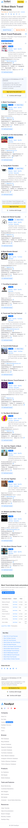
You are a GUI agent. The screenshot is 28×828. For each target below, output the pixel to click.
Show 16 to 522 (8, 576)
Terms (2, 730)
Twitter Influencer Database (8, 761)
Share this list (5, 665)
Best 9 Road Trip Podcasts (10, 656)
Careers (6, 722)
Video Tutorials (5, 808)
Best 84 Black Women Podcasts (11, 648)
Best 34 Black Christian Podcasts (12, 658)
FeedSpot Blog (5, 819)
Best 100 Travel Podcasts (10, 640)
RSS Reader (4, 775)
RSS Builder (4, 797)
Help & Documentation (7, 811)
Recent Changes (5, 813)
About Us (3, 716)
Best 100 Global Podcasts (10, 644)
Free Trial (20, 2)
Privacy (3, 727)
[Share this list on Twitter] (8, 14)
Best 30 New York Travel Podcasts (12, 642)
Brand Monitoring (6, 786)
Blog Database (5, 741)
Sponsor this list (20, 30)
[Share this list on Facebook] (6, 14)
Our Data (3, 719)
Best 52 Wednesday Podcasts (11, 652)
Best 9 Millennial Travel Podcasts (11, 654)
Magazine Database (6, 747)
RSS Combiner (5, 794)
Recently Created (6, 816)
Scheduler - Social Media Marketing (11, 800)
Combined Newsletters (7, 788)
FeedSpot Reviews (6, 725)
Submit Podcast (7, 30)
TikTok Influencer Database (8, 764)
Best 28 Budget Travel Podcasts (11, 650)
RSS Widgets (4, 791)
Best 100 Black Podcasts (10, 638)
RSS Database (5, 738)
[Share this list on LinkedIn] (11, 14)
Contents (23, 12)
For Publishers (5, 772)
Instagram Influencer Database (9, 758)
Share (2, 14)
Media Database (5, 778)
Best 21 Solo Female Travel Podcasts (12, 646)
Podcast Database (6, 744)
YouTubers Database (6, 752)
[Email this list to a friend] (16, 14)
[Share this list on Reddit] (14, 14)
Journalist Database (6, 750)
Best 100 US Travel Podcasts (11, 636)
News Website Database (7, 755)
